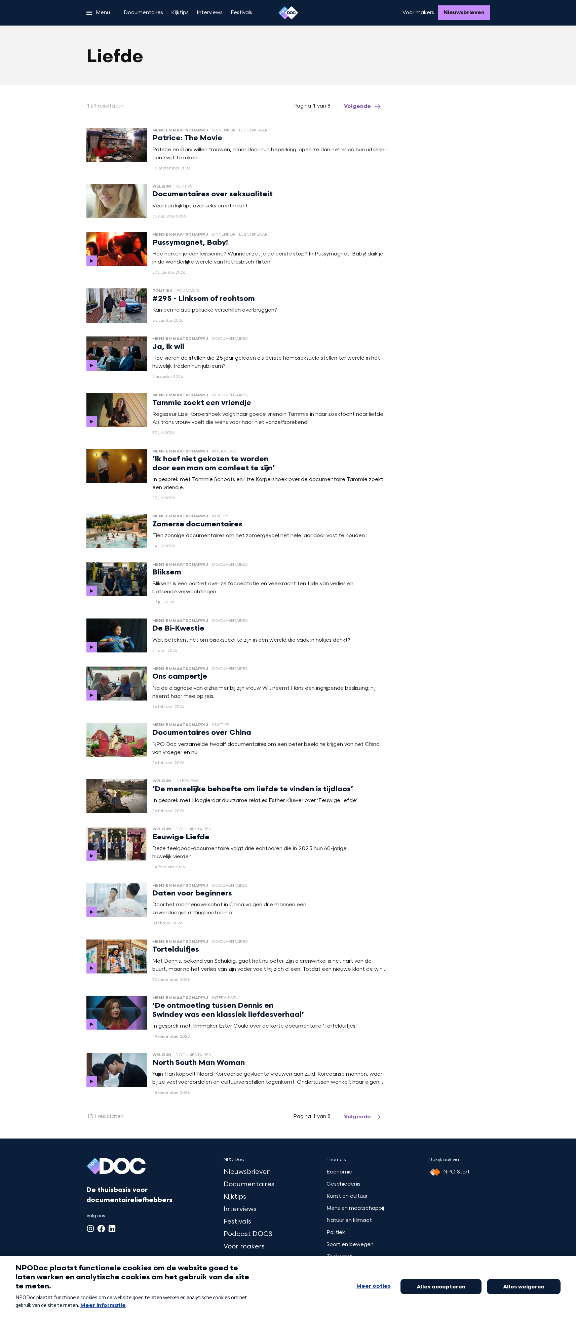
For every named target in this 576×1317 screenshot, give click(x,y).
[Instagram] (90, 1229)
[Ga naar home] (288, 12)
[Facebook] (101, 1229)
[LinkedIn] (112, 1229)
